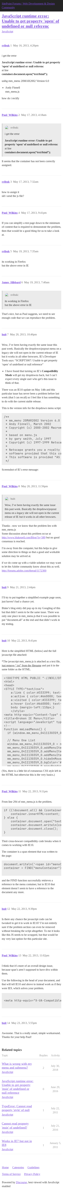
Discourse (21, 1182)
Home (5, 1167)
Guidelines (33, 1167)
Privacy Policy (32, 1174)
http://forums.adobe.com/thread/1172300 (24, 570)
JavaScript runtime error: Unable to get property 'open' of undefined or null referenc (30, 21)
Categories (18, 1167)
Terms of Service (11, 1174)
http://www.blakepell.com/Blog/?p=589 (24, 537)
